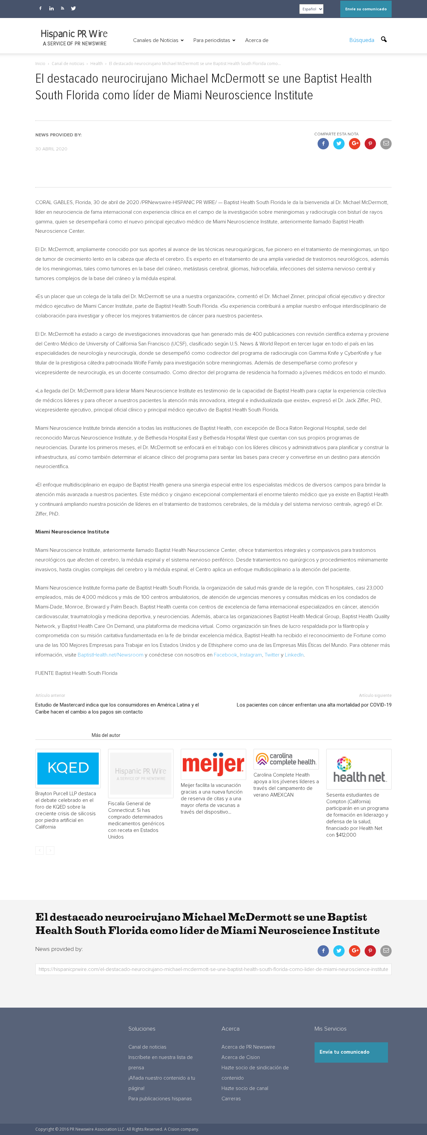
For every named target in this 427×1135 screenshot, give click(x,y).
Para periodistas (211, 40)
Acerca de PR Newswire (248, 1047)
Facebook (225, 655)
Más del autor (106, 735)
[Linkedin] (51, 8)
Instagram (251, 655)
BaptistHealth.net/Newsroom (110, 655)
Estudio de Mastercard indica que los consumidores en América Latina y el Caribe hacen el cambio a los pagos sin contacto (117, 708)
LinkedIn (294, 655)
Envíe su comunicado (366, 8)
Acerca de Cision (241, 1057)
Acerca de (257, 40)
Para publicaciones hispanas (160, 1098)
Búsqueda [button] (362, 40)
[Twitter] (73, 8)
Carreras (231, 1098)
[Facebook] (40, 8)
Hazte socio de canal (245, 1088)
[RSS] (62, 8)
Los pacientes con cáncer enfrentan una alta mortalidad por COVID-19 (314, 705)
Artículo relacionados (61, 735)
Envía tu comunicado (344, 1052)
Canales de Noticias (155, 40)
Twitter (272, 655)
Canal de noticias (147, 1047)
